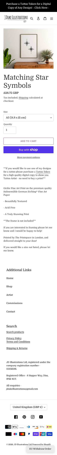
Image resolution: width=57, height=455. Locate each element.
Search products (15, 332)
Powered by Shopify (41, 444)
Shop (9, 286)
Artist (9, 294)
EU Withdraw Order (40, 449)
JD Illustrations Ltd (23, 444)
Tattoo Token (43, 171)
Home (9, 278)
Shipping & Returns (16, 348)
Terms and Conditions (18, 341)
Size (5, 112)
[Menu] (51, 18)
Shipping (23, 97)
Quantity (7, 124)
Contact (10, 311)
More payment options (28, 157)
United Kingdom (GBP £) (27, 407)
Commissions (14, 303)
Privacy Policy (14, 338)
